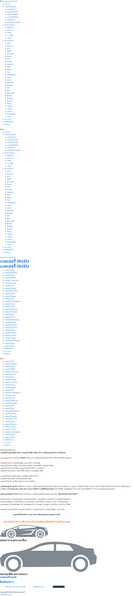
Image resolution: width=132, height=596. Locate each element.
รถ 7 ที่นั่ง (10, 35)
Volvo (9, 116)
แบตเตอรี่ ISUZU (14, 261)
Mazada (10, 85)
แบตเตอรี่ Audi (9, 270)
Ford (8, 59)
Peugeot (10, 98)
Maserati (10, 82)
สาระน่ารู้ (8, 119)
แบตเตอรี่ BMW (10, 278)
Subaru (9, 106)
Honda (9, 62)
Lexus (9, 77)
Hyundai (10, 64)
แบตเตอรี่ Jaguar (10, 296)
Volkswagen (11, 114)
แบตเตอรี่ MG (9, 314)
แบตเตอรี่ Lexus (10, 304)
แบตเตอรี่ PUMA (12, 14)
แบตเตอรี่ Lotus (10, 307)
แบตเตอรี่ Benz (10, 275)
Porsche (10, 101)
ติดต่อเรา (8, 124)
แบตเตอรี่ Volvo (10, 343)
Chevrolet (10, 54)
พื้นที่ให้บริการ (9, 122)
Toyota (9, 111)
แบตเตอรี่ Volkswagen (12, 341)
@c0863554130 (38, 587)
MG (8, 88)
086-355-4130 (10, 587)
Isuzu (9, 67)
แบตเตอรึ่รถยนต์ (10, 7)
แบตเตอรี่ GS (11, 9)
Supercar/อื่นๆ (10, 25)
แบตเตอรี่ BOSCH (13, 17)
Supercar (10, 27)
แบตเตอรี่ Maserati (11, 309)
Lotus (9, 80)
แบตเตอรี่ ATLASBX (13, 22)
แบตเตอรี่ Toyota (10, 338)
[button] (66, 129)
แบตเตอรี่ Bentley (11, 272)
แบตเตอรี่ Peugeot (11, 325)
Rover (9, 103)
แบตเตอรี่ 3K (11, 20)
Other (9, 38)
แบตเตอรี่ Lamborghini (13, 301)
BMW (9, 51)
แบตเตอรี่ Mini (10, 317)
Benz (9, 48)
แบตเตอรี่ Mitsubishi (12, 320)
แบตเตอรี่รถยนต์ (8, 577)
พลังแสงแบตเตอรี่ (59, 587)
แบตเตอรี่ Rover (10, 330)
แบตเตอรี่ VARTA (12, 12)
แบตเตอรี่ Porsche (11, 327)
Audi (8, 43)
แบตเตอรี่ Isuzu (10, 293)
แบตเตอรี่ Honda (10, 288)
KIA (8, 72)
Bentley (10, 46)
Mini (8, 90)
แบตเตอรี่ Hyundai (11, 291)
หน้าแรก (7, 4)
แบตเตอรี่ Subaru (11, 333)
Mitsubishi (11, 93)
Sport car (10, 30)
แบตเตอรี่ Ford (9, 286)
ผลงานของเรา (9, 41)
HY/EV (9, 33)
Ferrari (9, 56)
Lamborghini (11, 75)
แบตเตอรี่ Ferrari (10, 283)
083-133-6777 (21, 587)
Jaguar (9, 69)
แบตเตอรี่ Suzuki (10, 335)
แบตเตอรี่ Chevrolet (11, 280)
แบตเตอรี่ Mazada (11, 312)
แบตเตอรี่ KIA (9, 299)
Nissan (9, 96)
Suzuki (9, 109)
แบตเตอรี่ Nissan (10, 322)
